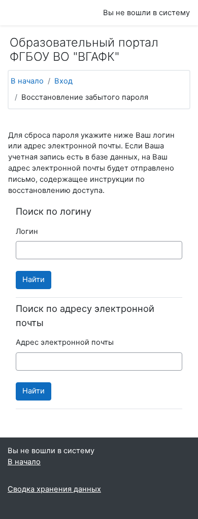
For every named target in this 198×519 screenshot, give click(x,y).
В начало (27, 81)
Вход (63, 81)
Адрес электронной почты (65, 342)
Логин (27, 231)
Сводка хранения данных (54, 489)
